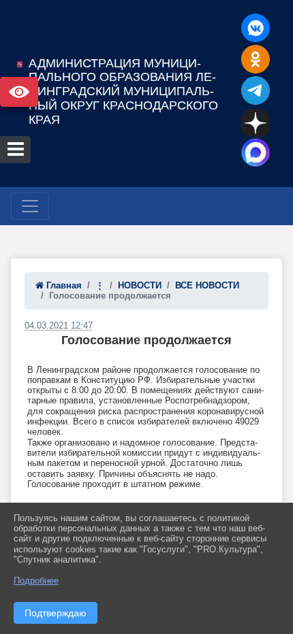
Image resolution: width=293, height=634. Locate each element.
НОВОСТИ (139, 285)
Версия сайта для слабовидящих (19, 92)
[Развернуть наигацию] (30, 206)
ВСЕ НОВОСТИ (207, 285)
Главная (63, 285)
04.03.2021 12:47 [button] (59, 325)
